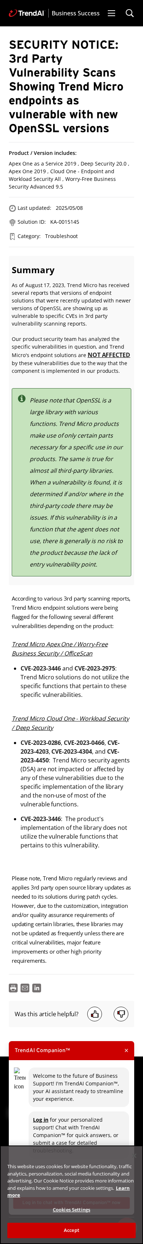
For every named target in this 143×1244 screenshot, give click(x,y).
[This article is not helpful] (121, 1014)
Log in (40, 1119)
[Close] (134, 1156)
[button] (111, 13)
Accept (71, 1230)
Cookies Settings (71, 1209)
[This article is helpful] (94, 1014)
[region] (71, 1194)
